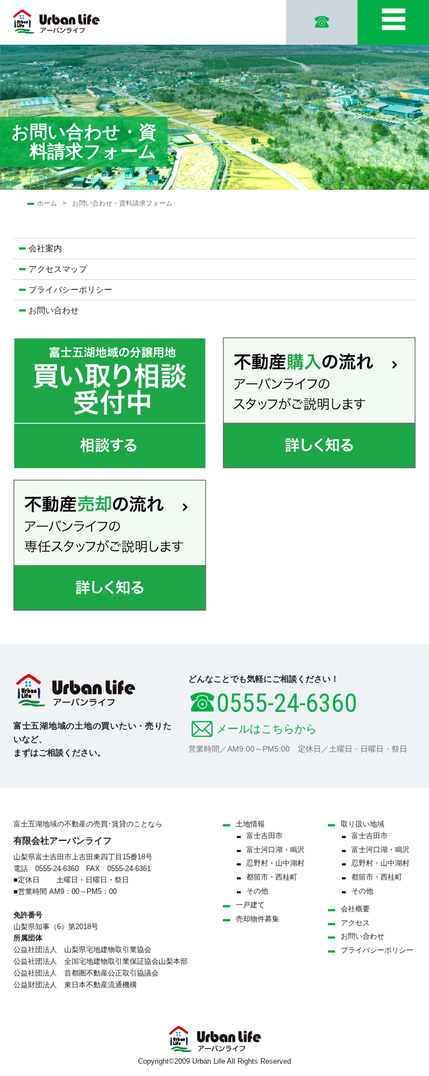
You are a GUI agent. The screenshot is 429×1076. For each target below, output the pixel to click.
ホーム (47, 203)
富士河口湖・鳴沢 (275, 849)
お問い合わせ (53, 310)
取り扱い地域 (362, 824)
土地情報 (250, 824)
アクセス (355, 923)
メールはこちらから (266, 728)
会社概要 (355, 909)
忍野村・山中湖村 (275, 863)
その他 (257, 891)
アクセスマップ (57, 269)
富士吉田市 (264, 835)
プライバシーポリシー (70, 289)
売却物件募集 (257, 919)
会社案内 (45, 248)
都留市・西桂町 (271, 877)
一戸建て (250, 905)
